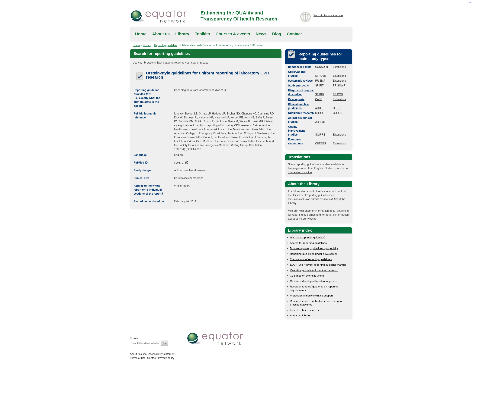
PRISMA (320, 80)
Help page (304, 210)
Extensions (339, 67)
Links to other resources (304, 310)
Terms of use (138, 358)
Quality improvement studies (296, 130)
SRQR (319, 113)
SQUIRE (320, 134)
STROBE (320, 75)
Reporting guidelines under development (314, 253)
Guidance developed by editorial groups (313, 281)
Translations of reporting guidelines (311, 259)
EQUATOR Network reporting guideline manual (318, 264)
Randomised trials (299, 67)
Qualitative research (301, 113)
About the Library (300, 315)
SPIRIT (319, 85)
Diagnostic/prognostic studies (301, 92)
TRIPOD (338, 94)
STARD (319, 94)
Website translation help (328, 15)
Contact (294, 34)
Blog (276, 34)
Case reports (296, 99)
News (261, 34)
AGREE (319, 108)
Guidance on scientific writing (307, 275)
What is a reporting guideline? (308, 237)
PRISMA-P (339, 85)
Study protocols (298, 85)
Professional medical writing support (311, 295)
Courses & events (233, 34)
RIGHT (337, 108)
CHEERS (320, 143)
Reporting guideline (165, 45)
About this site (138, 354)
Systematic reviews (300, 80)
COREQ (337, 113)
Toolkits (202, 34)
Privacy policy (166, 358)
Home (140, 34)
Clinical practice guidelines (298, 106)
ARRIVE (320, 122)
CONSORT (321, 67)
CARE (318, 99)
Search (134, 338)
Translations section (300, 172)
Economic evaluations (295, 141)
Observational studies (297, 73)
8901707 (179, 162)
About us (161, 34)
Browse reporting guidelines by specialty (314, 248)
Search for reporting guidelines (308, 242)
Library (182, 34)
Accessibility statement (161, 354)
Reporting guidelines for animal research (314, 270)
